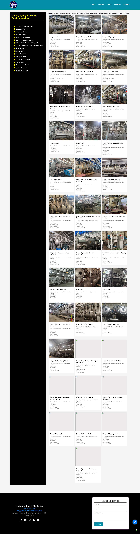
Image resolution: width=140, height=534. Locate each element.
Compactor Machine (21, 32)
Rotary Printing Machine (22, 37)
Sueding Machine (20, 56)
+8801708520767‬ (30, 508)
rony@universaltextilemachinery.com (29, 511)
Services (101, 5)
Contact (126, 5)
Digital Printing (19, 48)
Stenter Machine (20, 51)
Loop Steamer (19, 62)
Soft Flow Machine (21, 34)
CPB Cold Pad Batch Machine (24, 40)
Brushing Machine (20, 67)
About (109, 5)
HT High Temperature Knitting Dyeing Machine (29, 45)
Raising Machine (20, 54)
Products (117, 5)
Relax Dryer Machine (21, 70)
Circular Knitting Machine (22, 65)
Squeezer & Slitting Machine (23, 26)
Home (93, 5)
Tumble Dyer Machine (22, 29)
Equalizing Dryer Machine (23, 59)
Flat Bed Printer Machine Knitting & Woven (28, 43)
